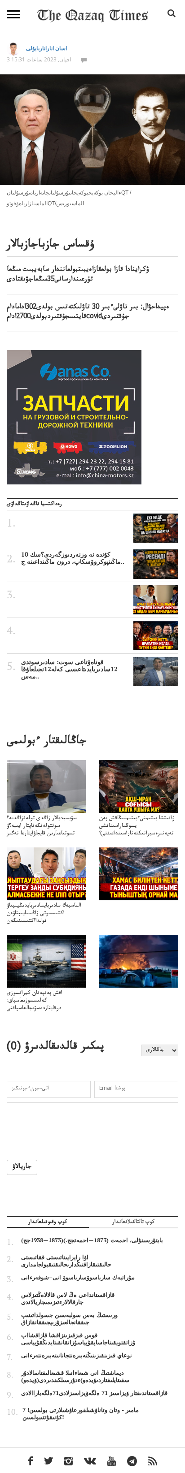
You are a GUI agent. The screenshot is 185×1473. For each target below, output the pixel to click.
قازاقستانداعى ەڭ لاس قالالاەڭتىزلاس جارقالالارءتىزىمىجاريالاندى (68, 1298)
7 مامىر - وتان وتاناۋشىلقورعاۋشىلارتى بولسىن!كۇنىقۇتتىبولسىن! (80, 1413)
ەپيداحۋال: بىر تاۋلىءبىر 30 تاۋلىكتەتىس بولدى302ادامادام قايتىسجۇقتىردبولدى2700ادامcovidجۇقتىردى (88, 312)
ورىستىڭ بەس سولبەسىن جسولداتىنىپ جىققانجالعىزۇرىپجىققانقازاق (69, 1318)
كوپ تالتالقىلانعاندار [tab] (133, 1223)
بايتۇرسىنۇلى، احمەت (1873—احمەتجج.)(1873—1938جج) (92, 1240)
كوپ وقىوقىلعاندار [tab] (47, 1223)
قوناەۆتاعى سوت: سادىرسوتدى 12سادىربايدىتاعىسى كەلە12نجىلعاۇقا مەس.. (69, 669)
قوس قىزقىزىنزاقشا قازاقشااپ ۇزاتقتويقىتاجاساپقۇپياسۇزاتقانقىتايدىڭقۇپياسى (78, 1338)
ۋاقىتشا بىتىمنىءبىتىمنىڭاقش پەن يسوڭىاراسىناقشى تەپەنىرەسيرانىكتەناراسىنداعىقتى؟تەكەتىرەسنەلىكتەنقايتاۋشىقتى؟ (136, 830)
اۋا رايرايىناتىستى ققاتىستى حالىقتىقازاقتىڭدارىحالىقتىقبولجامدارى (66, 1260)
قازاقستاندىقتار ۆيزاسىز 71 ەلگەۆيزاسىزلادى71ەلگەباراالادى (94, 1392)
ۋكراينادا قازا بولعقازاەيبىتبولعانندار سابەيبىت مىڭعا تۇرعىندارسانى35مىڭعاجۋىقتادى (78, 275)
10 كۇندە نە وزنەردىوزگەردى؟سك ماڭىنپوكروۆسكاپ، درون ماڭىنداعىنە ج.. (72, 558)
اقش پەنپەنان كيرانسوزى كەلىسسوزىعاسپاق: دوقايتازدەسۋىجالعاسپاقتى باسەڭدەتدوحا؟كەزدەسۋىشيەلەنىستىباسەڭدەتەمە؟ (45, 1008)
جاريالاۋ (22, 1167)
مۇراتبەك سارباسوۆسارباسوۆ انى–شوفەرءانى (78, 1277)
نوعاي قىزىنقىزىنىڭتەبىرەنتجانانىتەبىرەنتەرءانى (76, 1355)
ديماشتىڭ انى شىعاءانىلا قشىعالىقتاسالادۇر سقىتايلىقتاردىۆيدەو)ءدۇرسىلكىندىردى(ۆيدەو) (75, 1376)
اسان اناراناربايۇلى (46, 48)
